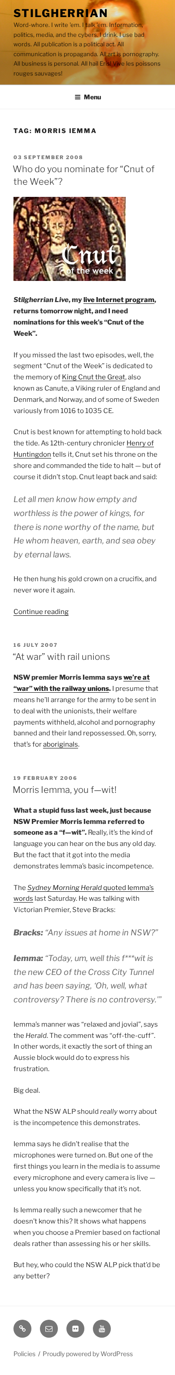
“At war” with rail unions (61, 656)
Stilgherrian (60, 13)
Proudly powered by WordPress (88, 1353)
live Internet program (118, 300)
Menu (92, 97)
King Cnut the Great (93, 377)
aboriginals (60, 744)
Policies (24, 1353)
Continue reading (41, 612)
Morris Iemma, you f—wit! (65, 789)
